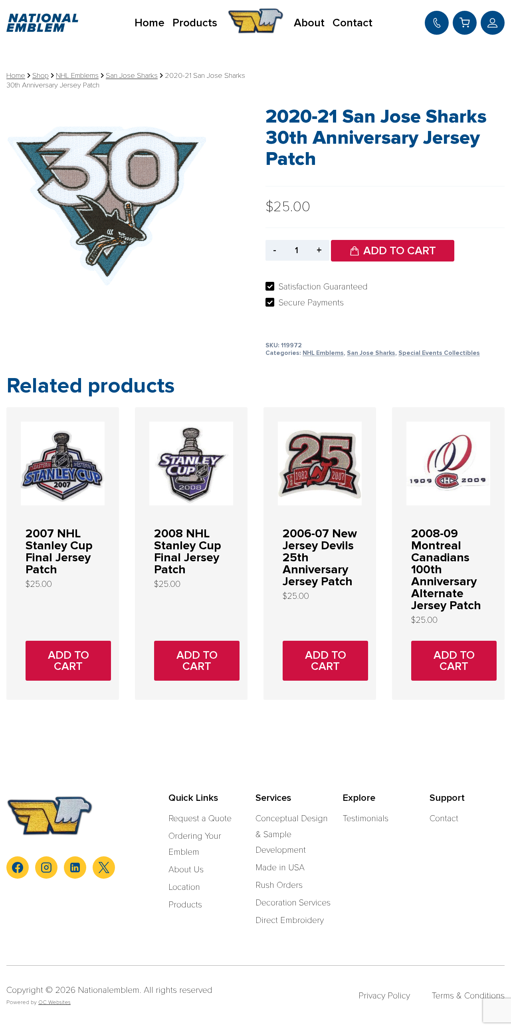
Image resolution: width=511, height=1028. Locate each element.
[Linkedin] (75, 867)
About (309, 23)
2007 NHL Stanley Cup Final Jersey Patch (59, 551)
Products (194, 23)
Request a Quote (200, 818)
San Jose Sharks (371, 353)
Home (149, 23)
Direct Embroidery (290, 920)
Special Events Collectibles (439, 353)
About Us (186, 869)
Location (184, 887)
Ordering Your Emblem (194, 844)
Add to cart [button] (68, 660)
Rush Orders (279, 885)
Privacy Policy (384, 995)
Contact (352, 23)
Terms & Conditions (468, 995)
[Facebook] (17, 867)
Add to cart (399, 250)
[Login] (493, 23)
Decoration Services (293, 902)
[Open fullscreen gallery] (198, 289)
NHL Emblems (323, 353)
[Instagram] (46, 867)
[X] (104, 867)
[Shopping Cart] (465, 23)
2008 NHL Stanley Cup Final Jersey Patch (187, 551)
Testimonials (365, 818)
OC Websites (54, 1002)
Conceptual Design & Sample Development (292, 834)
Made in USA (280, 867)
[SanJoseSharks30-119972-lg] (106, 197)
